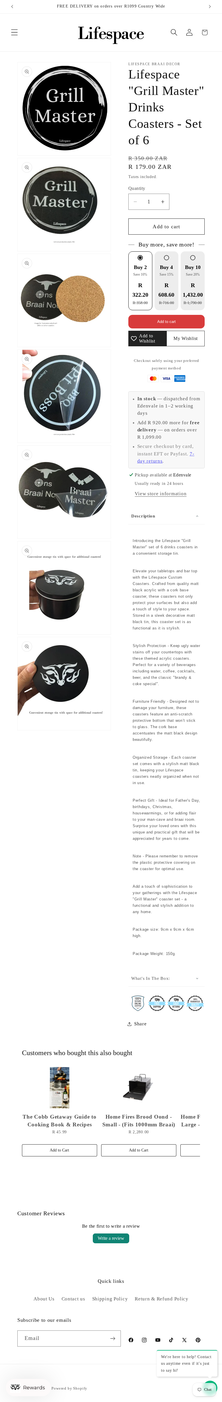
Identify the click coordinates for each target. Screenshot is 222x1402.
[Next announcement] (210, 6)
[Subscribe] (113, 1338)
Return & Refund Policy (161, 1299)
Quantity (136, 188)
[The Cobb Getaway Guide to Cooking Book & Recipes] (59, 1088)
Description (143, 516)
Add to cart (166, 321)
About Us (44, 1299)
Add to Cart (59, 1150)
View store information (160, 493)
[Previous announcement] (12, 6)
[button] (14, 32)
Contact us (73, 1299)
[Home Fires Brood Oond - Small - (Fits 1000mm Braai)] (138, 1088)
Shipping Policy (110, 1299)
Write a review (111, 1238)
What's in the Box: (150, 978)
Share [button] (140, 1024)
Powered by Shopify (69, 1388)
